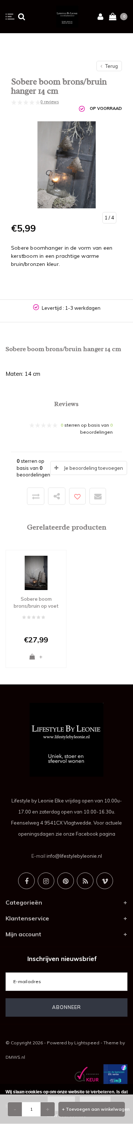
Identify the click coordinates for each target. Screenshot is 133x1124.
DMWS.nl (15, 1057)
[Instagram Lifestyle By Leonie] (46, 881)
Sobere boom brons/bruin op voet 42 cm (36, 602)
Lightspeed (86, 1042)
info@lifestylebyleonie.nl (74, 856)
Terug (111, 66)
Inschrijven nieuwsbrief (62, 958)
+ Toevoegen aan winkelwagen (93, 1109)
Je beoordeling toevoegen (93, 468)
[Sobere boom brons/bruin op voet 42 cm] (36, 572)
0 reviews (49, 101)
